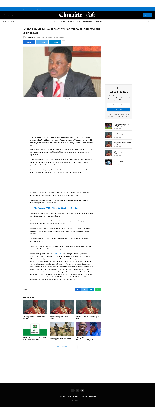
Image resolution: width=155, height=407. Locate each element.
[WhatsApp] (16, 113)
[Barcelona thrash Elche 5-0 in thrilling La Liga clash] (108, 126)
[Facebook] (16, 105)
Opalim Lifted (31, 37)
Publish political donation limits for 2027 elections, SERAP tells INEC (34, 339)
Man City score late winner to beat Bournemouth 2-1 (122, 161)
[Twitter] (16, 109)
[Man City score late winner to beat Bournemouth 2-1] (108, 162)
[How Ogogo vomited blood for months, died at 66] (35, 307)
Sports (75, 396)
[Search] (149, 22)
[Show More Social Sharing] (63, 42)
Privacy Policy (119, 116)
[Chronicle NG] (77, 15)
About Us (92, 396)
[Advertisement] (61, 118)
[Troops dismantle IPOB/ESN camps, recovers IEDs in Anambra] (62, 329)
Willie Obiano (57, 254)
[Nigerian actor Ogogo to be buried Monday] (62, 307)
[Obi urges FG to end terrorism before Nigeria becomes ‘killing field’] (88, 329)
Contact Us (98, 21)
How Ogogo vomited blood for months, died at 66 (34, 318)
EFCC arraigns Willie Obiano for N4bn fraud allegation (56, 208)
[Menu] (151, 22)
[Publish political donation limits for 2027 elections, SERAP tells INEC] (35, 329)
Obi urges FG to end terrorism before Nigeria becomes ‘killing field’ (87, 339)
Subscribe (147, 15)
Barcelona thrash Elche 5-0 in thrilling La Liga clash (26, 9)
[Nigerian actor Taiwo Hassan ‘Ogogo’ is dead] (88, 307)
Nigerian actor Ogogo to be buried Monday (59, 318)
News (55, 21)
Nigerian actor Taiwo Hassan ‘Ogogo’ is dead (87, 318)
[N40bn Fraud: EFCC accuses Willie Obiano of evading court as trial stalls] (62, 71)
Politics (63, 21)
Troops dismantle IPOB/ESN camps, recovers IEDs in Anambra (60, 339)
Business (71, 21)
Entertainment (87, 21)
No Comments (51, 37)
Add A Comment (61, 347)
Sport (78, 21)
